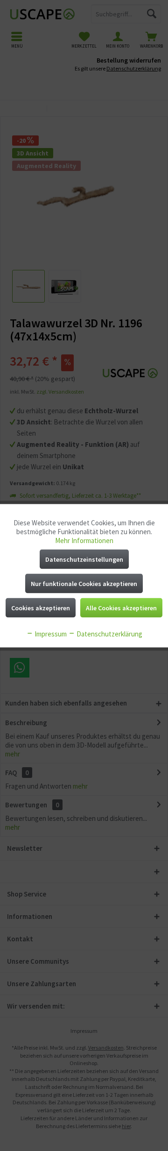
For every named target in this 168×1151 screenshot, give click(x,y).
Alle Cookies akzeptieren (121, 607)
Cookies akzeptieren (40, 607)
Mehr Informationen (84, 540)
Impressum (50, 633)
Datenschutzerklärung (108, 633)
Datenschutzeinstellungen (84, 559)
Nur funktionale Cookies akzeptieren (84, 583)
